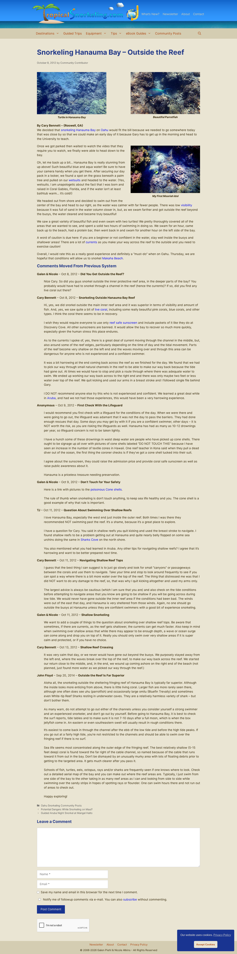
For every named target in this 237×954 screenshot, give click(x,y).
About (185, 14)
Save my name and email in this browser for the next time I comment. (89, 892)
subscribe (130, 899)
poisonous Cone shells (106, 489)
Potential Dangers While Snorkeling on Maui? (66, 809)
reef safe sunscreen (123, 322)
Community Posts (168, 33)
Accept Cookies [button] (205, 944)
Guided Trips (72, 33)
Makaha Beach (112, 258)
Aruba (51, 398)
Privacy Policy (138, 944)
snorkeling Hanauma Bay (78, 130)
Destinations (45, 33)
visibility (186, 205)
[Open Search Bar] (199, 33)
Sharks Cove (89, 539)
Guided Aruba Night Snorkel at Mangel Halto (66, 812)
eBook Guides (136, 33)
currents (91, 242)
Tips (114, 33)
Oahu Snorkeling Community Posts (61, 805)
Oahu (104, 130)
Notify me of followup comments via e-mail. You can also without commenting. (104, 899)
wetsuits (75, 180)
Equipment (94, 33)
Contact (198, 14)
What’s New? (150, 14)
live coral (101, 309)
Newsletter (170, 14)
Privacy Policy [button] (222, 935)
